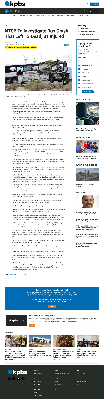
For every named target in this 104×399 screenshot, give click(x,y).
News (14, 15)
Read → (32, 325)
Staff (35, 392)
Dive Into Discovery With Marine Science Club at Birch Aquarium (86, 157)
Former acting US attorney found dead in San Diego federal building (86, 213)
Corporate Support (81, 373)
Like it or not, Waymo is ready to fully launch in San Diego (87, 220)
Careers (36, 378)
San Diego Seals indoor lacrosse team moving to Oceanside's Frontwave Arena (40, 353)
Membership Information (82, 378)
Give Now (95, 4)
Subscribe (87, 91)
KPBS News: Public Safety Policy (42, 315)
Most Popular (81, 193)
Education (79, 349)
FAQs (56, 381)
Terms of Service (38, 395)
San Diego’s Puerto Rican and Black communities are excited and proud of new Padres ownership (87, 236)
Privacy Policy (37, 389)
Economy (31, 349)
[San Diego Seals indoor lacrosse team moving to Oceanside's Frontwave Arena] (40, 341)
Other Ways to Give (81, 381)
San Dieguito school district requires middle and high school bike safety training (87, 353)
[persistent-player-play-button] (7, 11)
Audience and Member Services (62, 373)
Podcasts (60, 15)
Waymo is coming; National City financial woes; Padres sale (86, 129)
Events (81, 15)
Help (87, 15)
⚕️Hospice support (83, 28)
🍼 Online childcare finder (85, 34)
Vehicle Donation (81, 387)
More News (9, 332)
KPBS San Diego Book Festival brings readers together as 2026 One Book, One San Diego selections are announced (16, 355)
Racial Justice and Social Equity (60, 349)
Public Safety (9, 26)
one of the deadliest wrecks (37, 112)
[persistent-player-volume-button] (11, 11)
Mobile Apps (37, 384)
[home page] (15, 4)
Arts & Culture (39, 15)
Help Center (58, 389)
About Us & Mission (38, 373)
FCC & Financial (38, 381)
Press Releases (37, 387)
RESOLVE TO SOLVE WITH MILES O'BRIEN (86, 185)
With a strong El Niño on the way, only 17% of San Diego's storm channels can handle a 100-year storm (87, 227)
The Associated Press (13, 43)
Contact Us (58, 378)
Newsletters (37, 376)
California (23, 274)
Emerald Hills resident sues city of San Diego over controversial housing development (86, 244)
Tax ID (78, 384)
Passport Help (58, 387)
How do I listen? (59, 384)
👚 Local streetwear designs (86, 31)
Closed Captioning (59, 376)
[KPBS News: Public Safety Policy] (16, 320)
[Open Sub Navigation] (17, 15)
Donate (52, 306)
